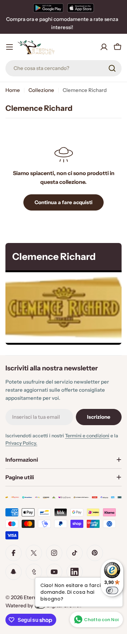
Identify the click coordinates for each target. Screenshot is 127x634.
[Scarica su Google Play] (48, 7)
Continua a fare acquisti (63, 202)
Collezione (41, 90)
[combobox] (63, 68)
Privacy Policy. (21, 443)
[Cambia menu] (9, 47)
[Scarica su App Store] (80, 7)
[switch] (112, 590)
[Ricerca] (112, 68)
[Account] (104, 47)
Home (12, 90)
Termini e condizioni (87, 436)
